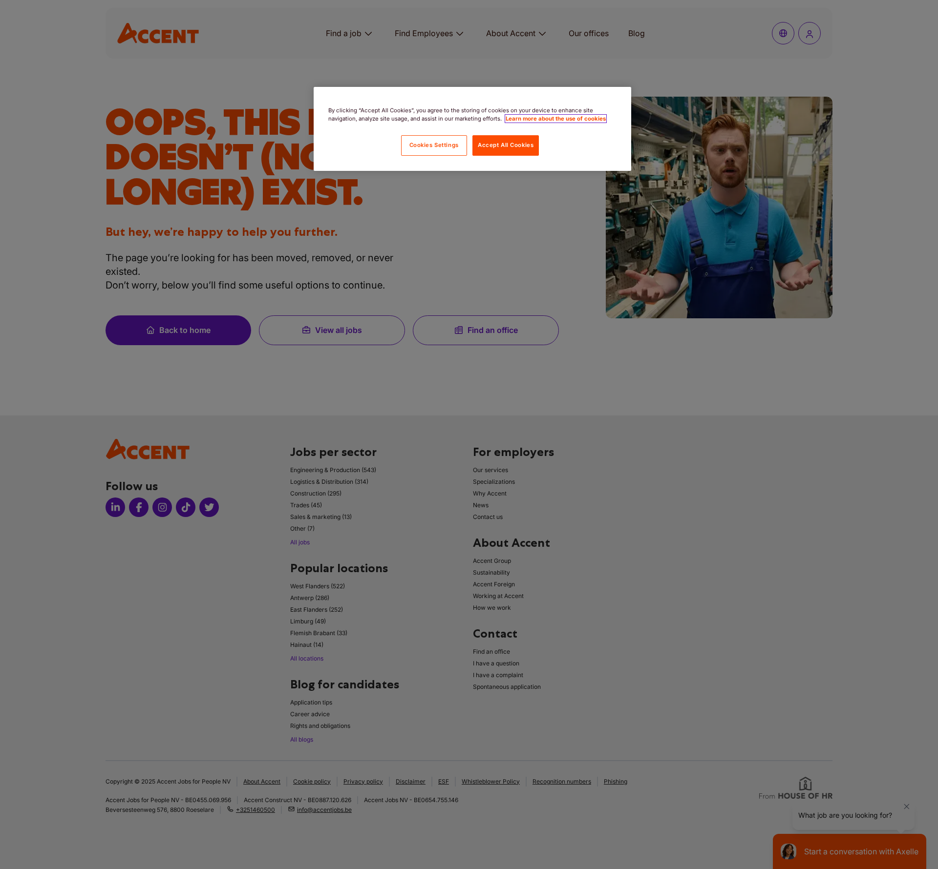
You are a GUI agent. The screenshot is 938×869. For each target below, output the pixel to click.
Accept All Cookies (505, 145)
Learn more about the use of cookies (556, 118)
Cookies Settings (434, 145)
